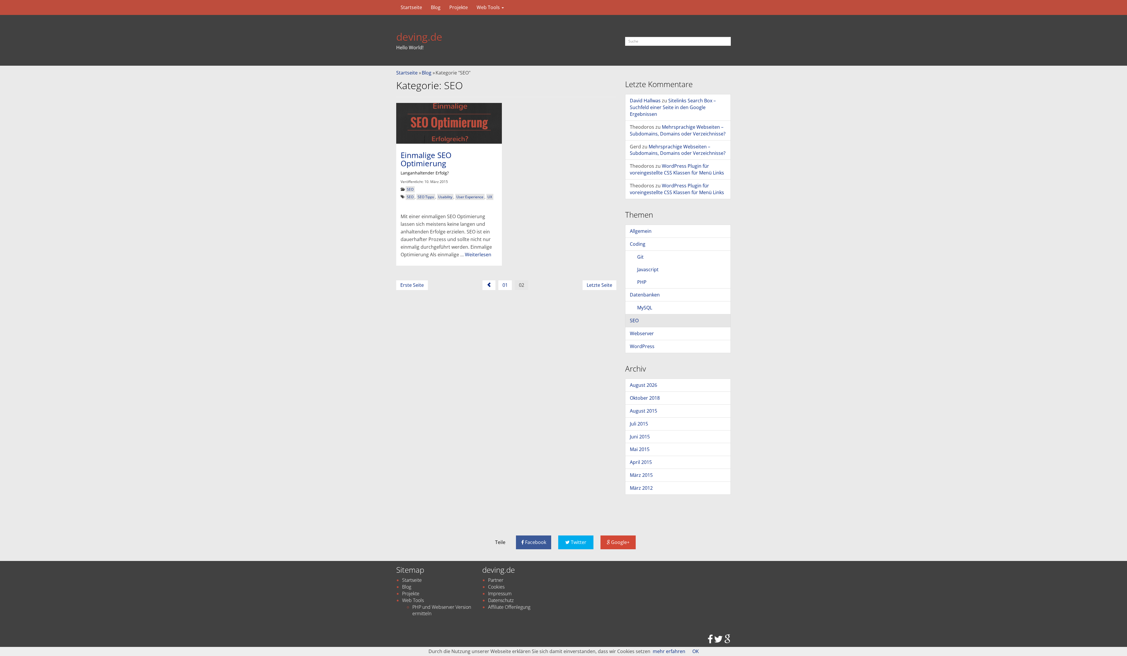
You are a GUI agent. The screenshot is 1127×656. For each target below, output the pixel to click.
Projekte (458, 7)
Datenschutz (501, 600)
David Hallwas (645, 100)
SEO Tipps (426, 196)
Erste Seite (412, 285)
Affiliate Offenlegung (509, 607)
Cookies (496, 587)
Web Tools (489, 7)
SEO (410, 189)
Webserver (642, 333)
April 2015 (641, 462)
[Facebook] (710, 641)
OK (695, 651)
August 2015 (643, 411)
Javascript (648, 269)
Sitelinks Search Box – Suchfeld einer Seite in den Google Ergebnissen (673, 107)
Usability (445, 196)
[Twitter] (718, 641)
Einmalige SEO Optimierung (426, 159)
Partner (495, 580)
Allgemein (641, 231)
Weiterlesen (478, 254)
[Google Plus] (727, 641)
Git (640, 257)
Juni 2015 (640, 436)
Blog (436, 7)
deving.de (419, 37)
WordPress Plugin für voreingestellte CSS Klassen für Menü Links (677, 169)
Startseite (411, 7)
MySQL (644, 307)
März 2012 (641, 488)
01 (505, 285)
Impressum (500, 593)
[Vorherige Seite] (488, 285)
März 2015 (641, 475)
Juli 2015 (639, 424)
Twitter (578, 542)
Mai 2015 (639, 449)
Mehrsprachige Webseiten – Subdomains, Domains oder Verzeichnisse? (678, 130)
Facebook (535, 542)
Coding (637, 244)
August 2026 (643, 385)
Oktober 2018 (645, 398)
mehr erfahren (669, 651)
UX (489, 196)
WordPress (642, 346)
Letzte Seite (599, 285)
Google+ (620, 542)
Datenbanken (645, 294)
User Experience (469, 196)
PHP (642, 282)
